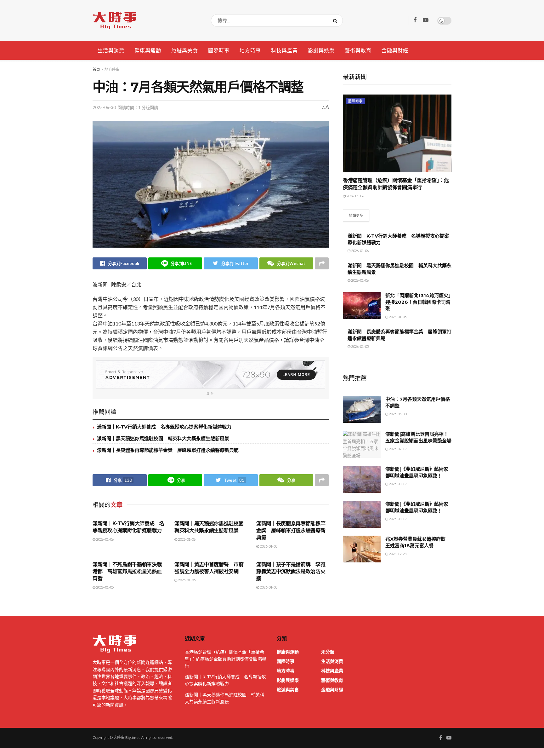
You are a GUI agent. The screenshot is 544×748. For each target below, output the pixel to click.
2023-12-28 (397, 554)
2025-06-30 (104, 107)
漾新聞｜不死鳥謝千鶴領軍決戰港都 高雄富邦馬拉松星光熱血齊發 (127, 571)
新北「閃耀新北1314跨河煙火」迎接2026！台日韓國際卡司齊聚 (418, 302)
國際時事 (219, 50)
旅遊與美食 (184, 50)
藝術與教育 (358, 50)
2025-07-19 (397, 449)
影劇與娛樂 (321, 50)
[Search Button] (336, 20)
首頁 (96, 69)
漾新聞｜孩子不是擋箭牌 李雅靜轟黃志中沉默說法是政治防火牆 (291, 571)
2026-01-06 (104, 539)
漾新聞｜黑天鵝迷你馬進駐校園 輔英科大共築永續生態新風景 (163, 438)
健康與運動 (147, 50)
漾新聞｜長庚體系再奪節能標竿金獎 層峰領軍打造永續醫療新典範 (168, 450)
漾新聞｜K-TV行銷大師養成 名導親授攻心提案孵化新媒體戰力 (164, 427)
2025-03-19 (397, 484)
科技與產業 (284, 50)
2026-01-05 (268, 546)
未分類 (327, 651)
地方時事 (250, 50)
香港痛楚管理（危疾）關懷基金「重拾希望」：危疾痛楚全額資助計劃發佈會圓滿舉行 (225, 659)
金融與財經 (395, 50)
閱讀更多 (356, 215)
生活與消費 (111, 50)
